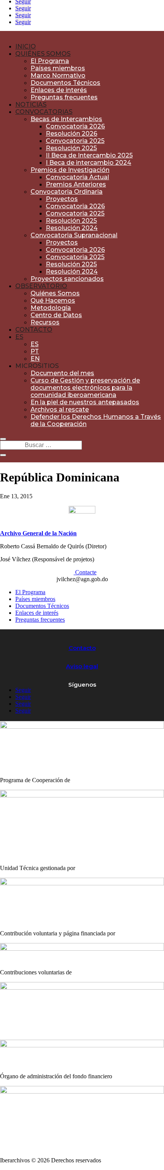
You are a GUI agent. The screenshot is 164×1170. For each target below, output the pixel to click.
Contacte (85, 572)
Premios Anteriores (76, 184)
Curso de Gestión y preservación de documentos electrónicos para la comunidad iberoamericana (85, 388)
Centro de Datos (56, 315)
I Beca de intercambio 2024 (88, 162)
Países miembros (58, 68)
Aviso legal (82, 666)
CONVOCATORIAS (43, 111)
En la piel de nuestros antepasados (85, 402)
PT (35, 351)
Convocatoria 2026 (75, 126)
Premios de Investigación (70, 169)
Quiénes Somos (55, 293)
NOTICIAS (31, 104)
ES (19, 336)
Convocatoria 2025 (75, 140)
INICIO (25, 46)
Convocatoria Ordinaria (67, 191)
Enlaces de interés (59, 90)
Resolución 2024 (72, 228)
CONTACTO (33, 329)
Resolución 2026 (71, 133)
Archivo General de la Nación (38, 533)
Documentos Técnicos (65, 82)
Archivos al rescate (60, 409)
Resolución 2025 (71, 148)
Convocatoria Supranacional (74, 235)
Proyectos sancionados (67, 278)
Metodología (51, 307)
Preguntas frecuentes (64, 97)
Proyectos (62, 199)
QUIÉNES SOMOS (43, 53)
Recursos (45, 322)
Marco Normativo (58, 75)
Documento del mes (62, 373)
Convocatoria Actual (77, 177)
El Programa (50, 61)
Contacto (82, 647)
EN (35, 358)
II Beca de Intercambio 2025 (89, 155)
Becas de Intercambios (66, 119)
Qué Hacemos (53, 300)
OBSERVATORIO (41, 286)
